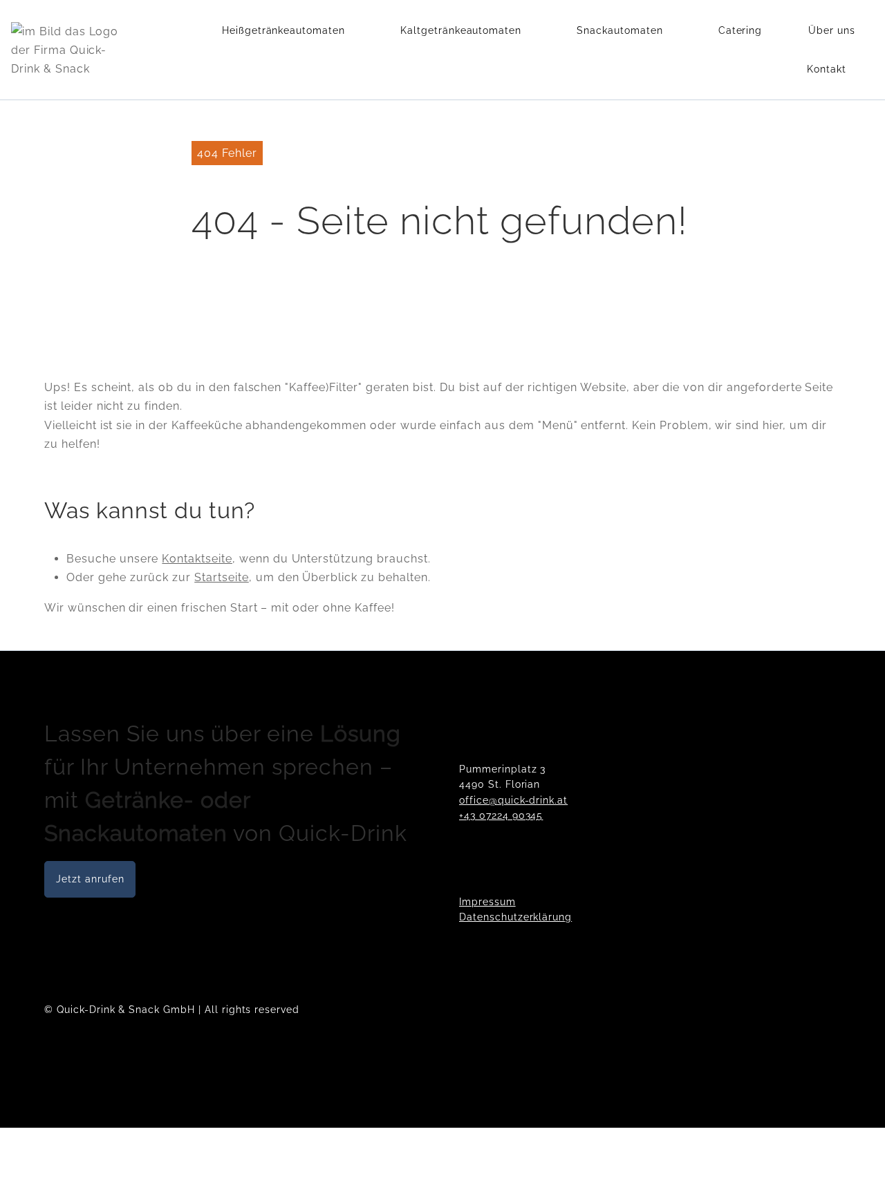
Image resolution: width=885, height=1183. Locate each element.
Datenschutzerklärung (515, 916)
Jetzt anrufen (90, 878)
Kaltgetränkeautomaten (460, 30)
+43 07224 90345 (501, 815)
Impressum (487, 901)
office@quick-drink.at (513, 800)
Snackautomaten (619, 30)
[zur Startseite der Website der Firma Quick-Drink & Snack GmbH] (68, 49)
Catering (740, 30)
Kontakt (826, 69)
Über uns (831, 30)
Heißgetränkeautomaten (283, 30)
